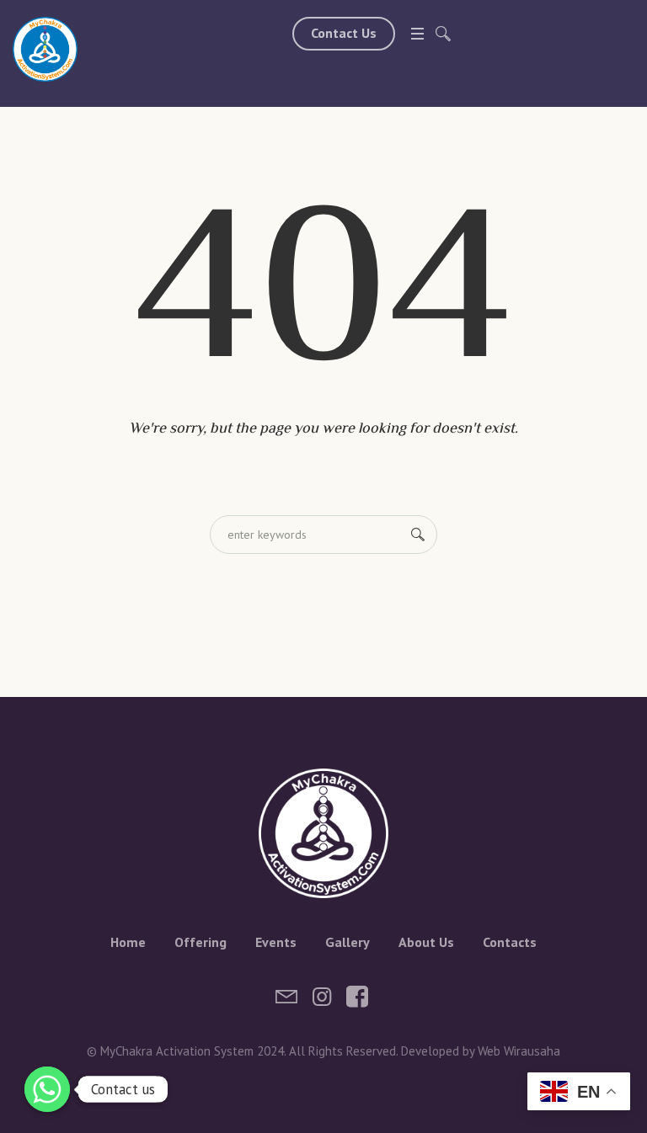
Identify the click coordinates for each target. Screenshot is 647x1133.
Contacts (510, 942)
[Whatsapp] (47, 1089)
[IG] (322, 997)
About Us (426, 942)
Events (276, 942)
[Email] (286, 997)
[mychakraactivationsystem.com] (45, 49)
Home (128, 942)
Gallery (347, 942)
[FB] (357, 997)
